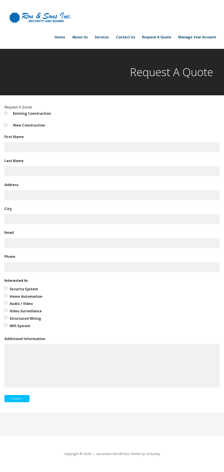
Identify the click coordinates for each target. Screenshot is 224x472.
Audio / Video (21, 303)
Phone (9, 256)
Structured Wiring (25, 318)
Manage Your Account (197, 37)
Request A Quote (156, 37)
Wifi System (20, 325)
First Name (14, 136)
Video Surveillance (26, 311)
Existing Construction (32, 113)
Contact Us (125, 37)
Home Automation (26, 296)
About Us (80, 37)
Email (9, 232)
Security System (24, 289)
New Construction (29, 125)
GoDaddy (153, 453)
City (8, 208)
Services (102, 37)
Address (11, 184)
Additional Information (24, 338)
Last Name (14, 160)
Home (60, 37)
